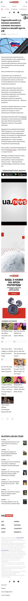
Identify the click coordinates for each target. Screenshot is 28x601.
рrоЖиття (17, 532)
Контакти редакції (5, 595)
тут (2, 166)
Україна (16, 522)
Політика (17, 525)
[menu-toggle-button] (1, 2)
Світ (8, 17)
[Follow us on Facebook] (14, 12)
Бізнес (3, 529)
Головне (3, 17)
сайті (19, 71)
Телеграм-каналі (11, 150)
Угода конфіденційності (7, 592)
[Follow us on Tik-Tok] (9, 12)
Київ (2, 525)
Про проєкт (4, 585)
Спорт (3, 532)
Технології (18, 529)
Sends (10, 164)
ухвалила (9, 131)
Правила (3, 588)
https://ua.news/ (20, 537)
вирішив (23, 117)
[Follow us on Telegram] (18, 12)
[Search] (26, 2)
